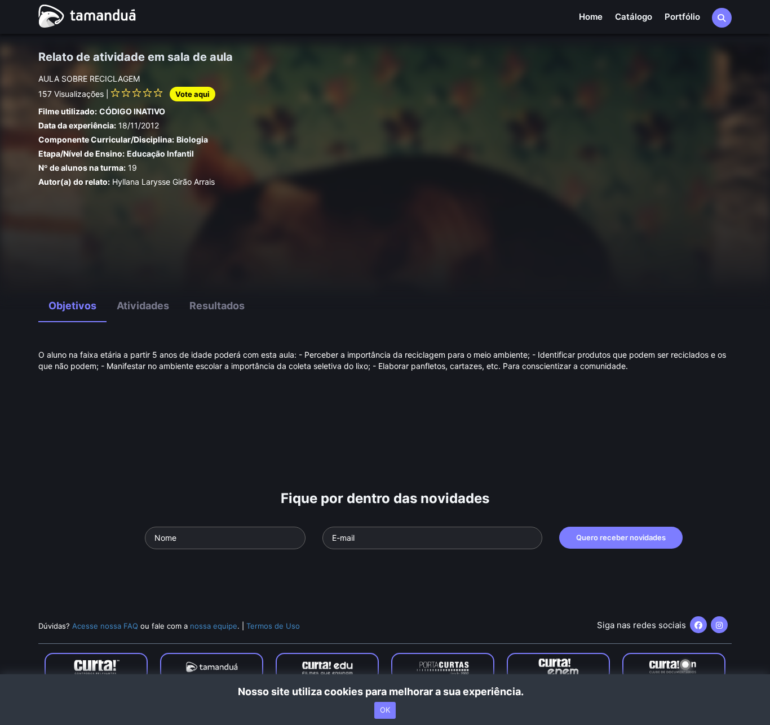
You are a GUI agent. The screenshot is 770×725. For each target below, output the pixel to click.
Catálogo (633, 16)
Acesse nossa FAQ (105, 625)
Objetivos (72, 306)
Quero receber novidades (621, 537)
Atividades (143, 306)
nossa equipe (213, 625)
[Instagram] (719, 624)
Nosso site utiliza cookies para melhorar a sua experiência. (385, 691)
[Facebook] (698, 624)
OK (385, 709)
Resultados (217, 306)
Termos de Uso (273, 625)
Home (591, 16)
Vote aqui (192, 94)
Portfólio (682, 16)
